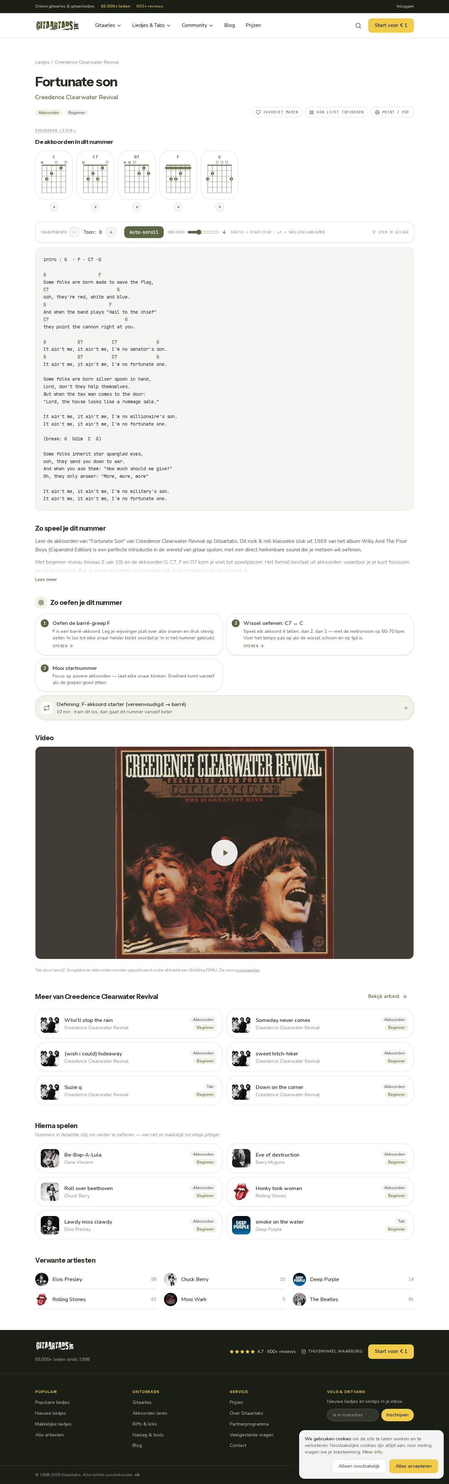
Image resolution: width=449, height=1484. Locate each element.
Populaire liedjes (52, 1402)
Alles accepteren (414, 1466)
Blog (229, 25)
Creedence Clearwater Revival (87, 62)
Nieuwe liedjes (50, 1413)
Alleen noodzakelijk (359, 1466)
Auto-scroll (144, 232)
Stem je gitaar (393, 232)
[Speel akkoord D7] (136, 206)
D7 (80, 342)
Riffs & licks (144, 1424)
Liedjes (42, 62)
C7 (46, 289)
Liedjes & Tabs (148, 25)
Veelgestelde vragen (251, 1435)
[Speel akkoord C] (54, 206)
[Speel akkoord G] (219, 206)
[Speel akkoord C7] (95, 206)
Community (194, 25)
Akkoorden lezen (55, 130)
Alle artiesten (49, 1435)
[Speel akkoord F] (178, 206)
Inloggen (405, 6)
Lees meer (46, 579)
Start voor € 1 (391, 25)
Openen (60, 646)
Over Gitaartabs (246, 1413)
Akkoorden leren (149, 1413)
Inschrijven (398, 1415)
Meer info (372, 1452)
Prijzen (253, 25)
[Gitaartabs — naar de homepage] (57, 26)
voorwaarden (247, 970)
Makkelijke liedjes (53, 1424)
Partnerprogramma (249, 1424)
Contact (238, 1445)
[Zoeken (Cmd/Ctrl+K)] (358, 26)
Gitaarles (105, 25)
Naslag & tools (148, 1435)
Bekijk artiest (383, 996)
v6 (137, 1474)
